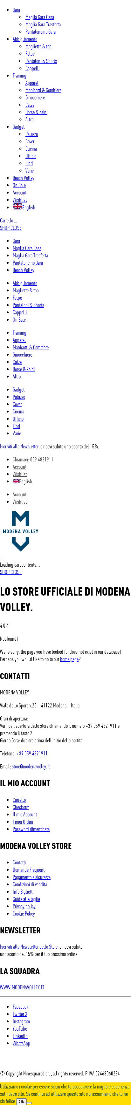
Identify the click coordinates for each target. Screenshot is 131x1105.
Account (19, 192)
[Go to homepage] (20, 549)
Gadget (18, 126)
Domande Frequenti (29, 869)
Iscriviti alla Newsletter (19, 446)
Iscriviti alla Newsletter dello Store (29, 946)
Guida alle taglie (26, 898)
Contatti (19, 862)
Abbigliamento (25, 38)
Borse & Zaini (36, 111)
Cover (29, 141)
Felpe (30, 53)
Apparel (31, 82)
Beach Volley (23, 177)
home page (69, 658)
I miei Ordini (23, 821)
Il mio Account (25, 814)
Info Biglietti (23, 891)
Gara (16, 9)
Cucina (31, 148)
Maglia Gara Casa (39, 16)
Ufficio (30, 155)
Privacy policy (24, 906)
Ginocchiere (35, 97)
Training (19, 75)
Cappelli (32, 68)
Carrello (8, 220)
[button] (11, 227)
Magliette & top (38, 46)
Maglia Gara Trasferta (43, 24)
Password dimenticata (31, 828)
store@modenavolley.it (31, 766)
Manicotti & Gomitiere (43, 89)
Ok (21, 1101)
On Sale (19, 184)
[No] (29, 1103)
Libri (29, 163)
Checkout (21, 806)
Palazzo (31, 133)
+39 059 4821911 (32, 753)
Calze (29, 104)
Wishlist (20, 199)
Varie (29, 170)
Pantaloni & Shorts (41, 60)
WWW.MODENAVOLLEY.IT (22, 987)
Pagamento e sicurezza (32, 876)
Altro (29, 119)
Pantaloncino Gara (40, 31)
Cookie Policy (24, 913)
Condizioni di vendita (30, 884)
